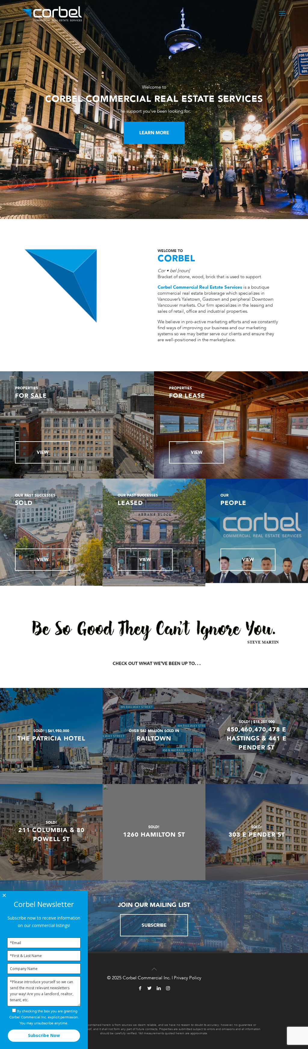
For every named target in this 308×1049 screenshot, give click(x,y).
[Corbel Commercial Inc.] (52, 13)
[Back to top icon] (154, 965)
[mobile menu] (282, 13)
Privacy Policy (187, 978)
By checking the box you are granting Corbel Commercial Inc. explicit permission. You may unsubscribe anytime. (44, 1017)
